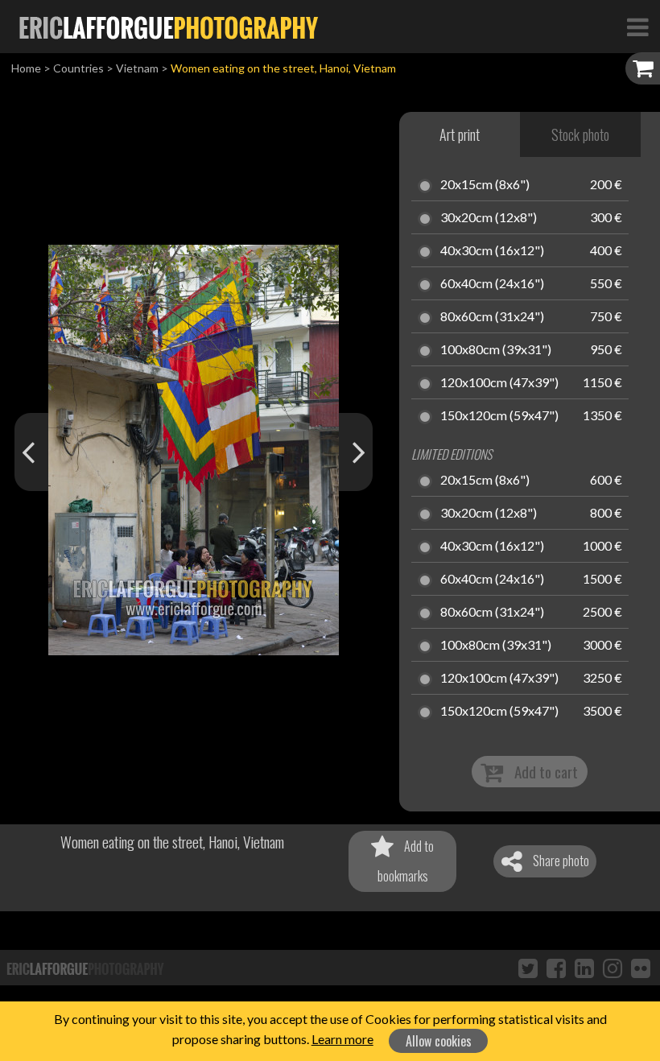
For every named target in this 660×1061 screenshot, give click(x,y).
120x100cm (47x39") (499, 383)
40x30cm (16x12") (492, 251)
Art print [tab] (459, 134)
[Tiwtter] (528, 967)
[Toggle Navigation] (637, 26)
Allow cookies (439, 1041)
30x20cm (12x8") (488, 218)
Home (26, 68)
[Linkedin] (584, 967)
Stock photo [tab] (580, 134)
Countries (78, 68)
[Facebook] (556, 967)
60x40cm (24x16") (492, 284)
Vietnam (137, 68)
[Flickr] (640, 967)
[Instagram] (612, 967)
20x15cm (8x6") (485, 185)
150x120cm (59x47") (499, 416)
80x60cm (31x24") (492, 317)
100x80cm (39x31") (495, 350)
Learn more (342, 1039)
